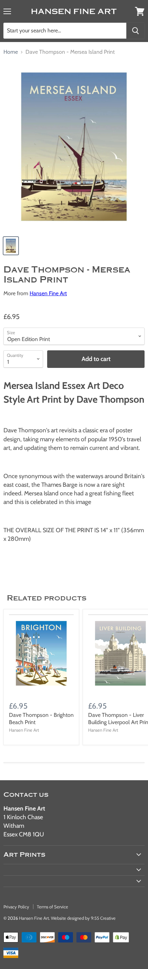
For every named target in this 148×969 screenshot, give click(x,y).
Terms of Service (52, 906)
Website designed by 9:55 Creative (83, 918)
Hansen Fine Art (48, 293)
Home (10, 52)
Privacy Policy (16, 906)
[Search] (135, 31)
